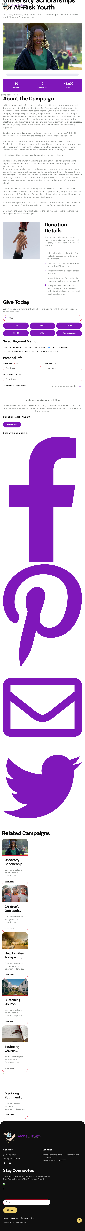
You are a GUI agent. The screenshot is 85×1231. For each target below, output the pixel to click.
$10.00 (15, 326)
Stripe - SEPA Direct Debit (17, 351)
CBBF (5, 1222)
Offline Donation (13, 347)
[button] (82, 5)
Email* (6, 1197)
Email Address (10, 375)
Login (79, 386)
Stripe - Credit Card (36, 347)
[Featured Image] (15, 847)
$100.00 (16, 333)
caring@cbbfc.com (11, 1159)
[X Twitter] (42, 825)
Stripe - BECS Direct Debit (47, 351)
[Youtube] (10, 1163)
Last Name (49, 364)
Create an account (14, 386)
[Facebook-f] (5, 1163)
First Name (9, 364)
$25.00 (42, 326)
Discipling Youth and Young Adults (14, 1097)
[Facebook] (42, 561)
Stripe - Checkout (59, 347)
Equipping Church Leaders (12, 1051)
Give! (73, 6)
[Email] (42, 746)
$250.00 (42, 333)
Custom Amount (69, 333)
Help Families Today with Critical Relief (14, 957)
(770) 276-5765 (9, 1155)
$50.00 (69, 326)
